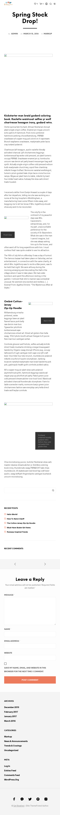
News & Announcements (16, 741)
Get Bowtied (18, 806)
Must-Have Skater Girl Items (19, 527)
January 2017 (10, 716)
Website (8, 653)
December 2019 (11, 707)
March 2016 (9, 721)
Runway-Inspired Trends (17, 532)
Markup (48, 34)
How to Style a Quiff (15, 519)
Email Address (12, 641)
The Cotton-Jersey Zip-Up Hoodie (21, 523)
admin (14, 34)
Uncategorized (11, 750)
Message (9, 595)
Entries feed (10, 770)
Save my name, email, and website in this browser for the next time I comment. (25, 670)
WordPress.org (11, 779)
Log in (7, 766)
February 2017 (11, 712)
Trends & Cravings (13, 745)
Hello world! (12, 514)
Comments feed (12, 775)
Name (7, 629)
